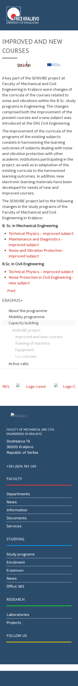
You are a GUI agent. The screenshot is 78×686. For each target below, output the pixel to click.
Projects (13, 622)
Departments (18, 493)
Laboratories (17, 614)
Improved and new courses (39, 336)
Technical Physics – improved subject (41, 233)
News (11, 501)
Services (13, 525)
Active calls (19, 363)
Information (16, 509)
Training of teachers (32, 343)
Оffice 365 (15, 586)
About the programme (28, 310)
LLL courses (25, 356)
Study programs (20, 554)
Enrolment (15, 562)
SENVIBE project (26, 330)
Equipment (24, 349)
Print (11, 290)
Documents (16, 517)
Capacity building (23, 322)
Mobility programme (27, 316)
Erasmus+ (15, 570)
